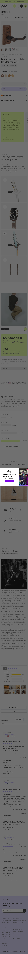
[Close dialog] (27, 468)
